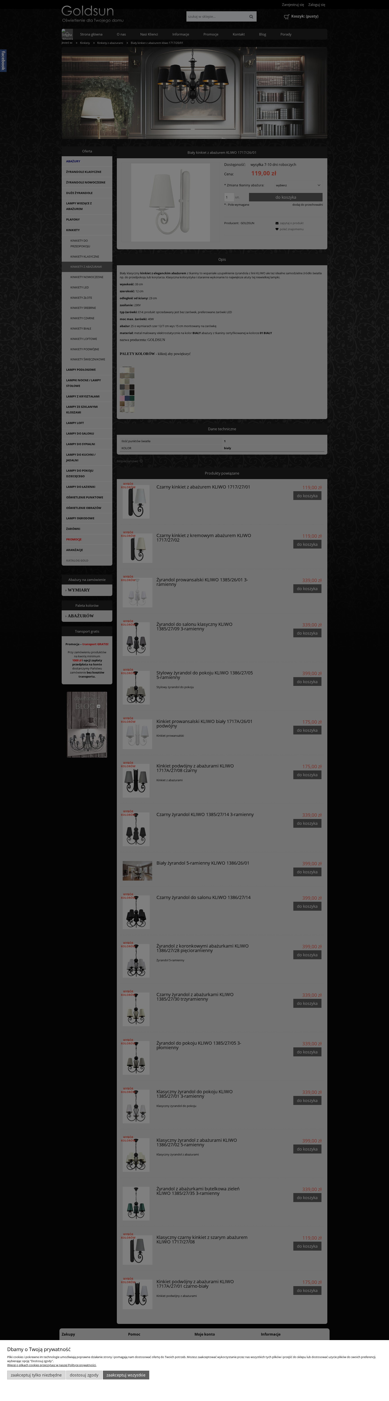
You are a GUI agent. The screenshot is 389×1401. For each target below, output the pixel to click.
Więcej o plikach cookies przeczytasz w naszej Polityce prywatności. (51, 1365)
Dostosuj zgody (84, 1375)
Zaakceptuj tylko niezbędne (36, 1375)
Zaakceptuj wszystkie (125, 1375)
